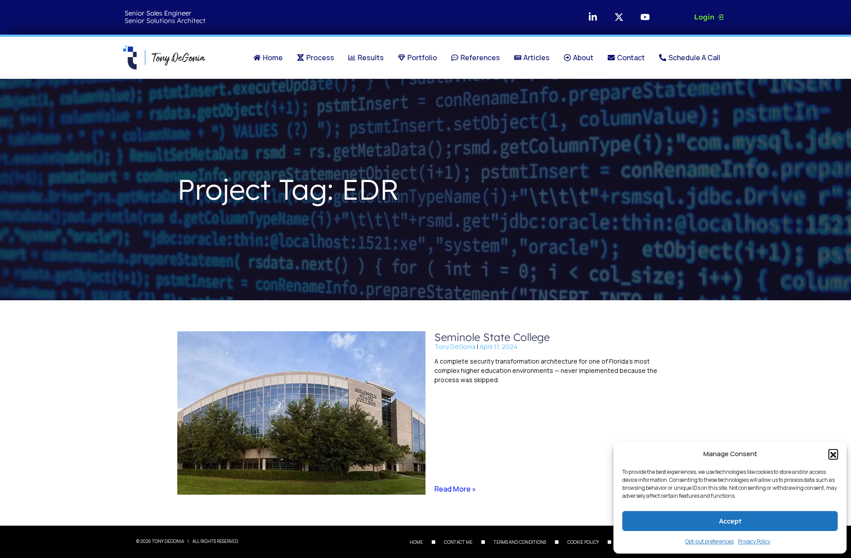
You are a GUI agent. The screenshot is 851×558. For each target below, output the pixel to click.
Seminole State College (492, 337)
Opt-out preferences (709, 541)
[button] (833, 454)
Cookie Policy (583, 542)
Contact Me (458, 542)
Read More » (455, 489)
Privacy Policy (754, 541)
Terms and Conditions (520, 542)
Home (416, 542)
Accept (730, 521)
